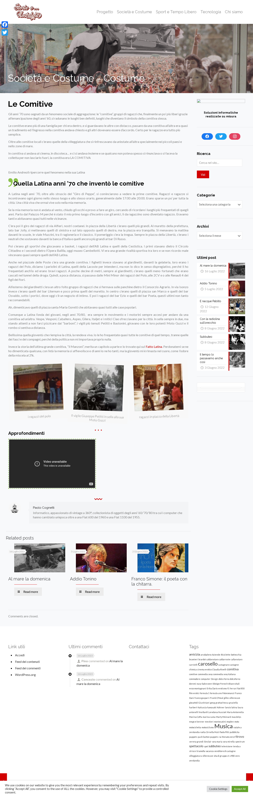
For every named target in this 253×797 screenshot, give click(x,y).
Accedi (20, 655)
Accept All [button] (240, 788)
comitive (193, 674)
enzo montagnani (197, 688)
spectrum (240, 741)
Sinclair (207, 741)
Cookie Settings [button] (218, 788)
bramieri (193, 659)
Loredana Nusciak (217, 712)
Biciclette (225, 654)
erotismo (222, 688)
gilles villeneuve (232, 698)
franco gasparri (202, 698)
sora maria (217, 741)
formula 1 (204, 693)
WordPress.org (25, 674)
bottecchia (236, 654)
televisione (226, 746)
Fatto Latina (154, 346)
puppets (193, 737)
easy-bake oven (204, 683)
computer (205, 679)
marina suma (209, 717)
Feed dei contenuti (27, 661)
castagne (234, 664)
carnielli (193, 664)
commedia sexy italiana (224, 674)
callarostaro (236, 659)
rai (220, 737)
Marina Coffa (195, 717)
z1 (228, 756)
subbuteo (215, 746)
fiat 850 (241, 688)
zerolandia (194, 760)
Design (214, 679)
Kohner (221, 707)
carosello (208, 664)
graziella (233, 702)
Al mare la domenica (29, 578)
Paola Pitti (224, 732)
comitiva (233, 669)
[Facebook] (207, 136)
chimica (193, 669)
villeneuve (207, 756)
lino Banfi (203, 712)
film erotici (194, 693)
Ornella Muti (212, 732)
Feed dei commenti (28, 668)
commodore (194, 679)
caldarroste (224, 659)
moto (236, 721)
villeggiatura (195, 756)
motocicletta (195, 727)
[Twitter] (221, 136)
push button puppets (208, 737)
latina (234, 707)
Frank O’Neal (216, 698)
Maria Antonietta (235, 712)
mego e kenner (196, 721)
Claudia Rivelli (219, 669)
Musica (223, 725)
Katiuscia (202, 707)
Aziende (216, 654)
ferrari (233, 688)
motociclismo (208, 727)
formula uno (216, 693)
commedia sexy (205, 674)
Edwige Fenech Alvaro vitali (226, 683)
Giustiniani (204, 702)
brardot (202, 659)
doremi (192, 683)
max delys (236, 717)
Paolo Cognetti (43, 507)
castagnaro (223, 664)
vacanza (210, 751)
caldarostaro (212, 659)
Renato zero (228, 737)
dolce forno (224, 679)
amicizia (194, 654)
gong (212, 702)
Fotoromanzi (228, 693)
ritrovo (239, 736)
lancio (228, 707)
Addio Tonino (83, 578)
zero (237, 756)
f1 (228, 688)
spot (206, 746)
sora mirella (229, 741)
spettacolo (196, 746)
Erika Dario (212, 688)
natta (203, 732)
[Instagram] (235, 136)
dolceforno (235, 679)
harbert (193, 707)
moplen (230, 721)
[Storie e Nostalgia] (28, 12)
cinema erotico (204, 669)
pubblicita (234, 732)
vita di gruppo (220, 756)
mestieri (209, 721)
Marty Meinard (223, 717)
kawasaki (211, 707)
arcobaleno (206, 654)
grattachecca (221, 702)
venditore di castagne (225, 751)
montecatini (220, 721)
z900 (232, 756)
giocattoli (193, 702)
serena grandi (196, 741)
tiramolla (200, 751)
